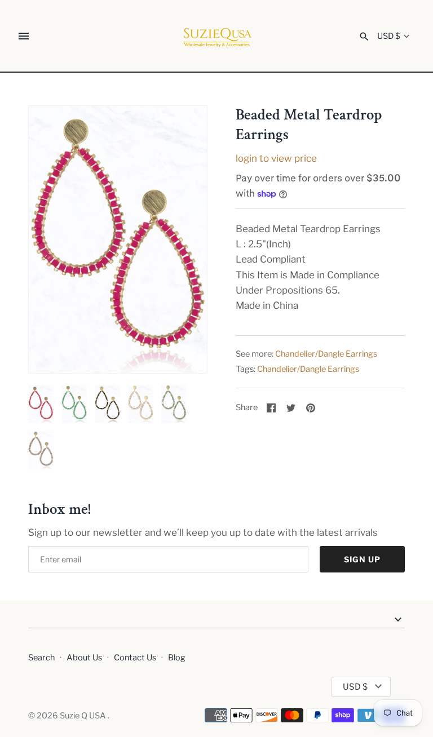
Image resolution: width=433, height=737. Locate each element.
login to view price (276, 158)
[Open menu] (23, 36)
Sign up (362, 559)
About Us (84, 657)
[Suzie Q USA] (217, 36)
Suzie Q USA (84, 716)
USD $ (388, 36)
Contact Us (135, 657)
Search (41, 657)
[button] (183, 239)
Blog (176, 657)
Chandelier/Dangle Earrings (326, 354)
